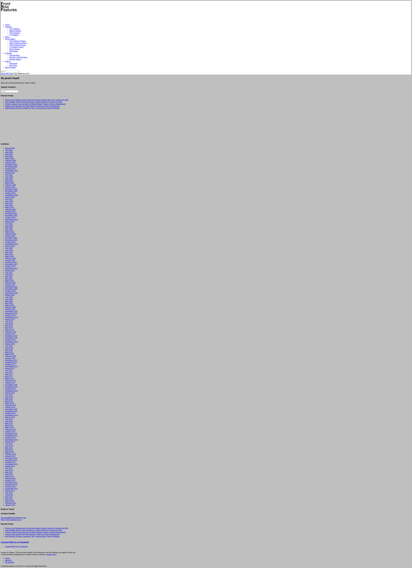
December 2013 (11, 458)
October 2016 (10, 389)
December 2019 (11, 311)
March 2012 (9, 501)
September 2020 (11, 293)
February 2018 (10, 356)
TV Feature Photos (16, 47)
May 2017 (9, 374)
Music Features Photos (18, 43)
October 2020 (10, 291)
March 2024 (9, 207)
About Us (8, 560)
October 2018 (10, 340)
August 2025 (10, 173)
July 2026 (9, 150)
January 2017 (10, 383)
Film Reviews (14, 55)
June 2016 (9, 397)
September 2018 (11, 342)
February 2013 (10, 478)
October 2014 (10, 438)
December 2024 (11, 189)
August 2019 (10, 319)
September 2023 (11, 220)
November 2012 (11, 485)
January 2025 (10, 187)
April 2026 (9, 156)
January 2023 (10, 236)
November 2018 (11, 338)
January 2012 (10, 505)
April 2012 (9, 499)
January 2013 (10, 480)
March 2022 (9, 256)
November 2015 (11, 411)
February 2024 (10, 209)
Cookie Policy (51, 555)
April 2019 (9, 328)
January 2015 (10, 432)
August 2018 (10, 344)
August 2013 (10, 466)
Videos (8, 61)
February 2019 (10, 332)
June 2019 (9, 324)
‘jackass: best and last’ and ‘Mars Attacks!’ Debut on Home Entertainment (32, 106)
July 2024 (9, 199)
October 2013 (10, 462)
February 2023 (10, 234)
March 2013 (9, 476)
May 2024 (9, 203)
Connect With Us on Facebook (15, 542)
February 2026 (10, 160)
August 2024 (10, 197)
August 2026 (10, 148)
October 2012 (10, 487)
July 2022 (9, 248)
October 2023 (10, 218)
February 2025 (10, 185)
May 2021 (9, 277)
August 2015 (10, 417)
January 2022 (10, 260)
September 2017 (11, 366)
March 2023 (9, 232)
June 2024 (9, 201)
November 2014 (11, 436)
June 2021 (9, 275)
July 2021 (9, 273)
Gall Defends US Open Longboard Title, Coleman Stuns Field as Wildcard (32, 108)
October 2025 (10, 169)
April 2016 (9, 401)
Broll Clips (13, 65)
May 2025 (9, 179)
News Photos (14, 49)
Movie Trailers (10, 68)
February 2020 (10, 307)
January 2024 (10, 211)
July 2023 (9, 224)
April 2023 (9, 230)
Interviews (13, 63)
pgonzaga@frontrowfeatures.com (13, 518)
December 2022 (11, 238)
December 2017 (11, 360)
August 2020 (10, 295)
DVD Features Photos (17, 45)
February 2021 (10, 283)
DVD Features (14, 33)
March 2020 (9, 305)
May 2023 (9, 228)
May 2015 (9, 423)
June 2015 (9, 421)
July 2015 (9, 419)
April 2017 (9, 377)
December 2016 (11, 385)
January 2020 (10, 309)
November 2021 (11, 264)
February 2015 (10, 430)
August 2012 (10, 491)
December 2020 (11, 287)
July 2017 (9, 370)
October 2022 (10, 242)
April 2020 (9, 303)
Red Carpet (13, 51)
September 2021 (11, 268)
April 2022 (9, 254)
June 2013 (9, 470)
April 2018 (9, 352)
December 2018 (11, 336)
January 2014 (10, 456)
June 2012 (9, 495)
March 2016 (9, 403)
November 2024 (11, 191)
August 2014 (10, 442)
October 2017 (10, 364)
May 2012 (9, 497)
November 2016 (11, 387)
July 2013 (9, 468)
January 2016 (10, 407)
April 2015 (9, 425)
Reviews (8, 53)
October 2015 (10, 413)
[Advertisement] (40, 17)
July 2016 (9, 395)
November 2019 (11, 313)
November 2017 (11, 362)
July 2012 (9, 493)
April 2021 (9, 279)
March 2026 (9, 158)
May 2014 (9, 448)
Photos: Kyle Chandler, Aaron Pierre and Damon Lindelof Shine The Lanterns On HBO (36, 100)
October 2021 (10, 266)
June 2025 (9, 177)
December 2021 (11, 262)
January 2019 (10, 334)
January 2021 (10, 285)
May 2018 (9, 350)
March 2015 (9, 427)
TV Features (14, 35)
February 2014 (10, 454)
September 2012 (11, 489)
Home (7, 25)
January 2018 (10, 358)
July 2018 (9, 346)
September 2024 (11, 195)
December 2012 (11, 483)
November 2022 (11, 240)
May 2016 (9, 399)
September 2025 (11, 171)
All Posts (9, 74)
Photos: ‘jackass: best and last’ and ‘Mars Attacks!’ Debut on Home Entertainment (35, 104)
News (7, 37)
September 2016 (11, 391)
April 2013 (9, 474)
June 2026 (9, 152)
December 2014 (11, 434)
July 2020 (9, 297)
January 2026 (10, 162)
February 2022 (10, 258)
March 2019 (9, 330)
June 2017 (9, 372)
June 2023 (9, 226)
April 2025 (9, 181)
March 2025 (9, 183)
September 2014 (11, 440)
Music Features (15, 31)
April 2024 (9, 205)
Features (8, 27)
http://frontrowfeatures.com (11, 520)
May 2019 (9, 326)
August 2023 (10, 222)
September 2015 (11, 415)
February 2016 (10, 405)
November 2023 (11, 215)
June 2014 (9, 446)
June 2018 (9, 348)
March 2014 (9, 452)
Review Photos (15, 59)
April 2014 (9, 450)
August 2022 (10, 246)
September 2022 (11, 244)
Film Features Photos (17, 41)
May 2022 (9, 252)
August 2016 (10, 393)
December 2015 (11, 409)
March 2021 (9, 281)
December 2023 (11, 213)
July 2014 (9, 444)
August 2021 (10, 271)
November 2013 (11, 460)
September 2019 (11, 317)
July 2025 (9, 175)
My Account (9, 562)
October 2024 (10, 193)
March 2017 (9, 379)
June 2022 (9, 250)
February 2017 (10, 381)
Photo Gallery (10, 39)
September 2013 (11, 464)
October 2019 (10, 315)
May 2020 (9, 301)
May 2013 (9, 472)
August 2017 (10, 368)
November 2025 (11, 167)
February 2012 (10, 503)
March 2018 (9, 354)
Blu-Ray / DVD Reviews (18, 57)
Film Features (14, 29)
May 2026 (9, 154)
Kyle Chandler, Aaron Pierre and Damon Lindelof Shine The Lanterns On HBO (33, 102)
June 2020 (9, 299)
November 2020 (11, 289)
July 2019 (9, 321)
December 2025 (11, 165)
